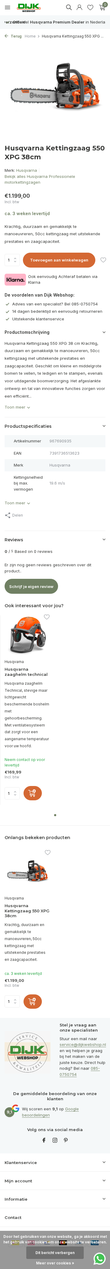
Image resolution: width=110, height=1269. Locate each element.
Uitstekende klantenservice (38, 318)
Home (30, 36)
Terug (16, 36)
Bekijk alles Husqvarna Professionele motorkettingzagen (40, 179)
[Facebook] (44, 1140)
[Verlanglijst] (90, 7)
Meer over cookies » (55, 1263)
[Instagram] (55, 1140)
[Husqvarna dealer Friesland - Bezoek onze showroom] (33, 7)
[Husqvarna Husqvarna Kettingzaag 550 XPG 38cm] (27, 871)
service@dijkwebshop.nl (83, 1044)
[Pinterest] (66, 1140)
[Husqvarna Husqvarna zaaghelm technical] (27, 635)
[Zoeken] (69, 7)
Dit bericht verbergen (55, 1252)
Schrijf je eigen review (31, 586)
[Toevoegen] (33, 793)
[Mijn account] (79, 7)
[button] (55, 815)
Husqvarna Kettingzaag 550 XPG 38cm (27, 910)
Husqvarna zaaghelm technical (26, 672)
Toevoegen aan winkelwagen (59, 260)
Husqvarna (26, 170)
